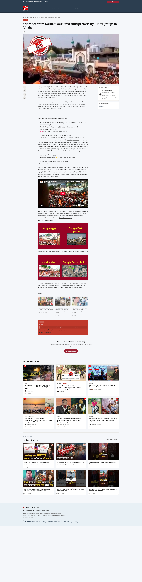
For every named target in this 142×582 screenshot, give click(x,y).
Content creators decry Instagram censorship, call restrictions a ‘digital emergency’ (70, 463)
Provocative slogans (48, 93)
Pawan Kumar (30, 391)
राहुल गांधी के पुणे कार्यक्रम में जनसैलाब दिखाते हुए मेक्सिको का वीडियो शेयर (102, 463)
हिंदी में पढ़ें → (101, 106)
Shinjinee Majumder (31, 424)
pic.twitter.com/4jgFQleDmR (58, 131)
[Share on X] (24, 90)
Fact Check (30, 17)
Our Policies (42, 521)
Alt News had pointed (48, 95)
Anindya (95, 389)
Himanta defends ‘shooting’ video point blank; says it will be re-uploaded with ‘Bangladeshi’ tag (69, 420)
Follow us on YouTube (112, 439)
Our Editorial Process (30, 521)
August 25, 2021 (67, 135)
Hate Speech (88, 8)
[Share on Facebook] (24, 87)
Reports (97, 8)
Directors (74, 521)
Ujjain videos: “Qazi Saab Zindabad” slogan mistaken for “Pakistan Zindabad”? (45, 309)
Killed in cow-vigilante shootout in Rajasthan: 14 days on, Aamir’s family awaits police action (103, 420)
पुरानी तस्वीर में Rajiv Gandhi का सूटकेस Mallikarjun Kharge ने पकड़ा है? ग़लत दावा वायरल (71, 489)
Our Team (66, 521)
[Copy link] (24, 97)
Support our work (113, 1)
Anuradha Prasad (29, 32)
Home (24, 17)
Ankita (99, 389)
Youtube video (42, 169)
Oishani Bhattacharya (64, 424)
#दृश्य (46, 157)
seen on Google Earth (81, 251)
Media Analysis (66, 8)
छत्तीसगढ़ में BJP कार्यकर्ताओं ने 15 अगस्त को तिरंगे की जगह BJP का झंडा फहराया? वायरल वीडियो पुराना (102, 489)
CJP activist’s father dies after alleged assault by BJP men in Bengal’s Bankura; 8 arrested (37, 489)
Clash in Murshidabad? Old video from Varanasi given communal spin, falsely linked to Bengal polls (69, 387)
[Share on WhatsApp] (24, 94)
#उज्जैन (56, 155)
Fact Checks (55, 8)
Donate (103, 8)
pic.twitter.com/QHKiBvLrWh (66, 157)
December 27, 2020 (62, 161)
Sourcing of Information (54, 521)
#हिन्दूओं (52, 157)
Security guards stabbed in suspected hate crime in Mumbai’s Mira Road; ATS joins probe (38, 387)
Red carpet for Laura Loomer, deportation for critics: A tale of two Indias (102, 386)
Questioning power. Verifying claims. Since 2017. (36, 1)
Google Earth (42, 213)
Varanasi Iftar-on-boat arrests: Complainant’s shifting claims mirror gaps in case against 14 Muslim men (38, 420)
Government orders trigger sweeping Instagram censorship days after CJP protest (37, 463)
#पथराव (46, 155)
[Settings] (117, 8)
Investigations (77, 8)
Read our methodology (45, 332)
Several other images (65, 218)
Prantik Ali (62, 391)
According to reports (73, 140)
